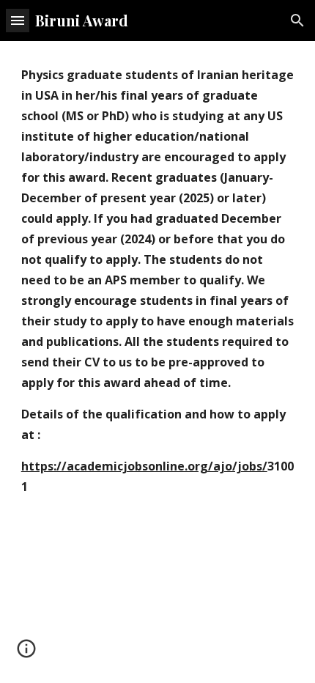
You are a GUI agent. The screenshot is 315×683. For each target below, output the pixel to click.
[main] (157, 287)
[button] (17, 20)
